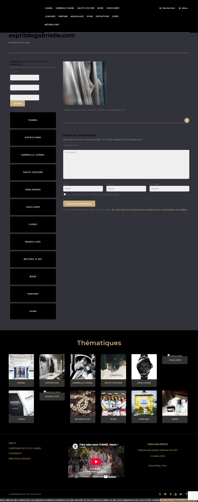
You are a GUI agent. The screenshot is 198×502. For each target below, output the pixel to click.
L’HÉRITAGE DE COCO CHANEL (25, 448)
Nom (66, 184)
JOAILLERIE (50, 16)
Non (167, 500)
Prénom (14, 72)
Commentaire (71, 145)
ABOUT (12, 443)
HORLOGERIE (112, 8)
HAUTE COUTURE (85, 8)
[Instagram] (160, 494)
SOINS (90, 16)
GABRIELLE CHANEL (65, 8)
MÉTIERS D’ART (52, 24)
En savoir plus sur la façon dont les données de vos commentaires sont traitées (149, 209)
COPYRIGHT (15, 453)
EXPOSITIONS (102, 16)
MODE (100, 8)
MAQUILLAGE (77, 16)
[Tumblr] (170, 494)
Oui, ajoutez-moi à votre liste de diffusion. (92, 195)
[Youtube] (175, 494)
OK (162, 500)
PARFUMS (63, 16)
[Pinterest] (165, 494)
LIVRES (115, 16)
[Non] (196, 500)
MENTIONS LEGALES (20, 458)
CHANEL (49, 8)
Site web (154, 184)
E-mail (110, 184)
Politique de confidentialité (183, 500)
